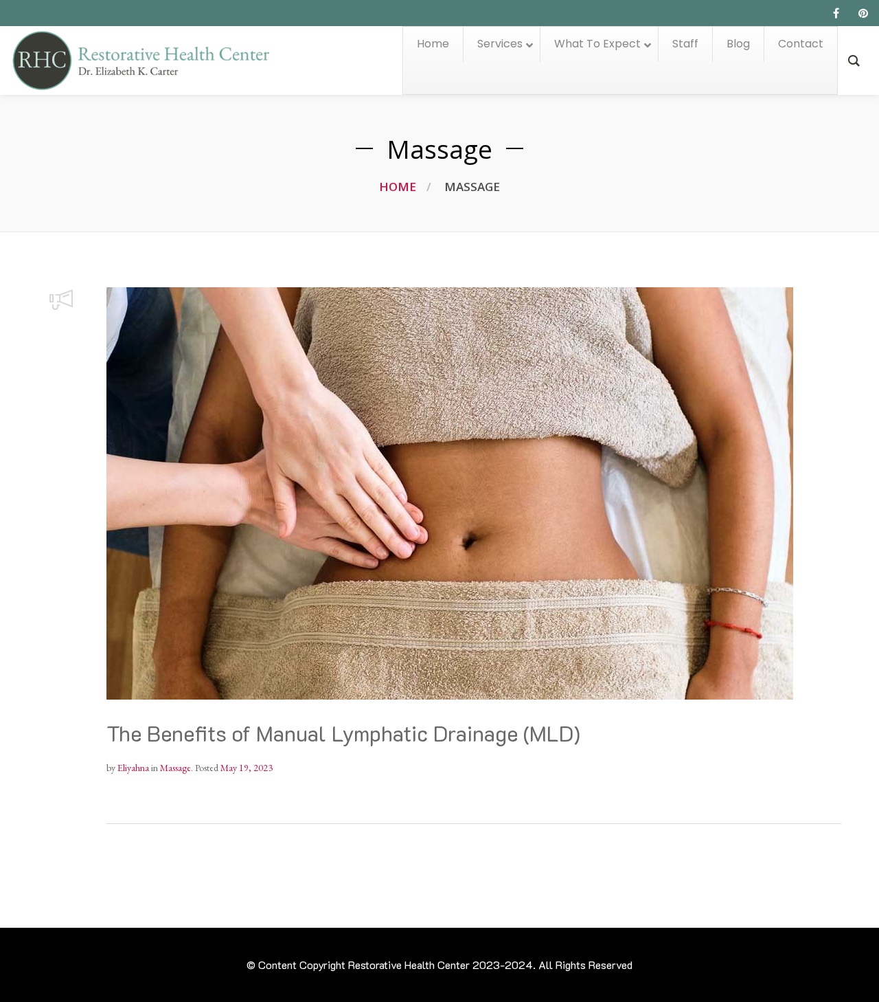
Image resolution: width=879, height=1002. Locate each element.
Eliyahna (133, 767)
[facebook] (835, 13)
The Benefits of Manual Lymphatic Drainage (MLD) (343, 733)
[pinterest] (863, 13)
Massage (175, 767)
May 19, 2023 (246, 767)
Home (397, 186)
